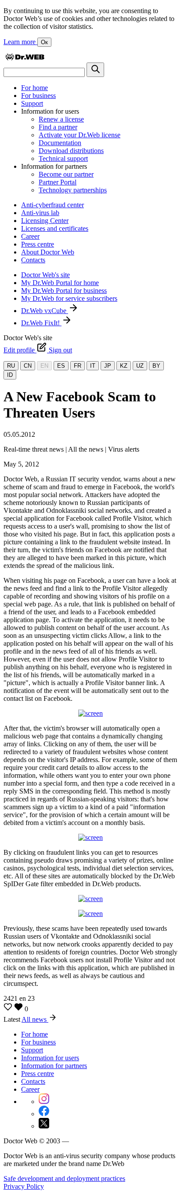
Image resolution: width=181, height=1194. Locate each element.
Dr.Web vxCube (44, 310)
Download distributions (71, 150)
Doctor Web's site (45, 274)
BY (156, 365)
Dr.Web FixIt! (41, 323)
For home (34, 87)
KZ (123, 365)
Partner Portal (57, 182)
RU (11, 365)
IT (92, 365)
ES (61, 365)
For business (38, 95)
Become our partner (66, 174)
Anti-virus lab (40, 212)
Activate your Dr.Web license (79, 135)
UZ (140, 365)
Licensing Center (45, 220)
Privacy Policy (24, 1186)
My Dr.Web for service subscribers (69, 298)
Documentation (60, 142)
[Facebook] (44, 1113)
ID (10, 375)
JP (107, 365)
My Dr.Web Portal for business (64, 290)
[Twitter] (44, 1126)
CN (28, 365)
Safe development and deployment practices (64, 1178)
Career (30, 236)
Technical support (63, 158)
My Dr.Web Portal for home (60, 282)
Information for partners (54, 1065)
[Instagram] (44, 1101)
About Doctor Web (47, 252)
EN (44, 365)
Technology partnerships (73, 190)
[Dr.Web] (25, 58)
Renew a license (61, 119)
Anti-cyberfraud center (52, 205)
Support (32, 103)
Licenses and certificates (54, 228)
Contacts (33, 260)
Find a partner (58, 127)
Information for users (50, 1058)
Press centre (37, 244)
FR (77, 365)
